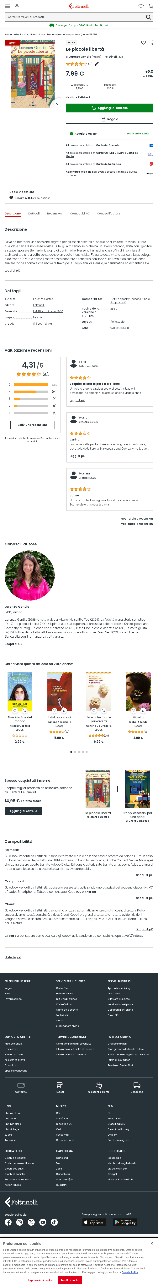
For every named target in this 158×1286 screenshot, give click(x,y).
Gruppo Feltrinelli (117, 1043)
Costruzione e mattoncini (19, 1163)
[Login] (16, 6)
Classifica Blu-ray (118, 1129)
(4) (55, 398)
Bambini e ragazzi (118, 1140)
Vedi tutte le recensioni (137, 524)
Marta (83, 417)
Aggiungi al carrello (112, 108)
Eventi (8, 993)
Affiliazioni (114, 993)
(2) (55, 406)
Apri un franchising (119, 988)
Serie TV (112, 1134)
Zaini (59, 1168)
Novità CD (62, 1118)
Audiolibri (10, 1140)
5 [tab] (86, 752)
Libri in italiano (13, 1113)
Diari (58, 1163)
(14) (54, 391)
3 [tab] (79, 752)
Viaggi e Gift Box (117, 1168)
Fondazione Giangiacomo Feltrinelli (129, 1054)
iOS (78, 892)
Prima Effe (113, 1015)
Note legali (13, 957)
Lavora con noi (13, 999)
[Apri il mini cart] (150, 6)
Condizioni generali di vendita (74, 1043)
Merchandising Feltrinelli (122, 1163)
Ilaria (82, 362)
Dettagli (34, 213)
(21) (54, 384)
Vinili (58, 1129)
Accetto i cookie (70, 1280)
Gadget (112, 1174)
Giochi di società (15, 1174)
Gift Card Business (119, 999)
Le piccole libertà (98, 813)
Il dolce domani (59, 718)
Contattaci (11, 1065)
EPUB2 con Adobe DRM (48, 311)
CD (58, 1113)
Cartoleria (62, 1157)
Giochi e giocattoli (15, 1157)
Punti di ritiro (63, 1015)
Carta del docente (67, 1009)
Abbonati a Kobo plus (79, 171)
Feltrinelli (111, 57)
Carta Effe (62, 988)
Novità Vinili (63, 1134)
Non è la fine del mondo (20, 719)
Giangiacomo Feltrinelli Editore (126, 1049)
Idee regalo (114, 1157)
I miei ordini (11, 1049)
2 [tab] (75, 752)
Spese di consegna (16, 1070)
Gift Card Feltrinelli (66, 999)
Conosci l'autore (108, 213)
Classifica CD (64, 1124)
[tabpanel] (33, 74)
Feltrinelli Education (119, 1060)
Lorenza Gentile (80, 57)
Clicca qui (12, 936)
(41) (46, 374)
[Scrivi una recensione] (96, 64)
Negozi (9, 988)
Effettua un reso (14, 1054)
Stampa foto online (67, 1026)
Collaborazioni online (120, 1009)
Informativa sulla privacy (71, 1054)
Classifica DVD (116, 1124)
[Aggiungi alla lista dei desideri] (143, 43)
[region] (79, 1261)
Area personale (13, 1043)
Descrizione (13, 213)
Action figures (13, 1184)
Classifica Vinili (65, 1140)
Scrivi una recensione (33, 425)
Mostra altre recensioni (137, 519)
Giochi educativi (14, 1168)
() (90, 64)
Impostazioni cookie (40, 1280)
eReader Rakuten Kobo (121, 1179)
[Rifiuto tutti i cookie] (152, 1243)
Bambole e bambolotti (18, 1179)
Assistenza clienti (15, 1060)
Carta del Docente (107, 145)
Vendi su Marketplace (120, 1004)
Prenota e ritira (64, 993)
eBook (8, 1134)
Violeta (138, 718)
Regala (112, 119)
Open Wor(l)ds (64, 1179)
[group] (79, 25)
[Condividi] (151, 42)
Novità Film (114, 1118)
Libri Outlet (10, 1118)
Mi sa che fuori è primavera (99, 719)
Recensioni (54, 213)
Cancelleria (63, 1174)
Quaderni (61, 1184)
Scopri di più (44, 323)
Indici (59, 1020)
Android (90, 892)
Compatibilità (79, 213)
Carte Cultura (64, 1004)
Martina (84, 473)
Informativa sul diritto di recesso (75, 1049)
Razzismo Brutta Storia (121, 1065)
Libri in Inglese (13, 1124)
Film (110, 1113)
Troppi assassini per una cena (137, 815)
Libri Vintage (12, 1129)
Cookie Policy (130, 1272)
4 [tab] (83, 752)
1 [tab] (33, 105)
